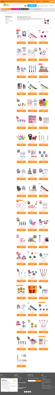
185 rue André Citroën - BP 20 (46, 381)
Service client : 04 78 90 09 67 (46, 385)
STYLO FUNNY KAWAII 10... (43, 243)
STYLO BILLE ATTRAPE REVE (21, 311)
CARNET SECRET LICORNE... (21, 243)
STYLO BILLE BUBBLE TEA (43, 260)
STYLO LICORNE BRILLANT (43, 277)
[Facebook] (50, 1)
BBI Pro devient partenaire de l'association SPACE (20, 388)
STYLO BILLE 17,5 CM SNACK (32, 294)
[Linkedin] (52, 1)
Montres (6, 19)
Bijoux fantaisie (7, 18)
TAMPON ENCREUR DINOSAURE (32, 260)
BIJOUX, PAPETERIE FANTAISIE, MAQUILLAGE (9, 16)
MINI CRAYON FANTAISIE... (21, 362)
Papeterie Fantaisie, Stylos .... (8, 21)
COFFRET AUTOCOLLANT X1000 (32, 243)
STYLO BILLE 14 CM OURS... (43, 294)
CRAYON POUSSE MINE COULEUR (43, 345)
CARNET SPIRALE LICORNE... (21, 260)
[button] (32, 5)
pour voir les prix (23, 42)
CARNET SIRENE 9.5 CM (21, 328)
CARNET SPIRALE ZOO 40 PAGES (32, 328)
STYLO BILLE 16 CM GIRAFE (21, 277)
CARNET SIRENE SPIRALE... (32, 277)
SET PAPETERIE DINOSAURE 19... (32, 311)
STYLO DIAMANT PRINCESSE (43, 328)
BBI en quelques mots (3, 378)
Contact (43, 383)
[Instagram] (51, 1)
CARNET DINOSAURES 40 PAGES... (43, 311)
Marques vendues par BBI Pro (20, 382)
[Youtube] (54, 1)
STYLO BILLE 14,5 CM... (32, 345)
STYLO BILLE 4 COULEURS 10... (21, 345)
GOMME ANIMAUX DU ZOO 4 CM (21, 294)
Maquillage (6, 22)
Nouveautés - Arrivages (18, 378)
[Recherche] (25, 6)
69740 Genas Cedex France (46, 382)
